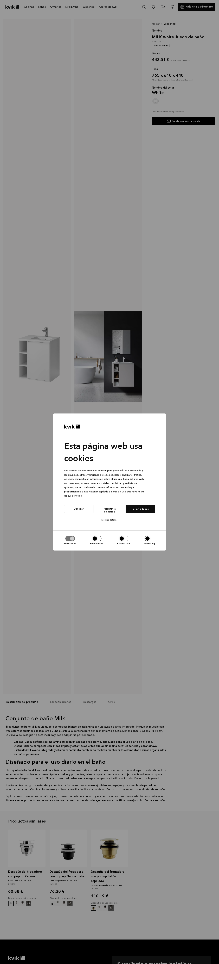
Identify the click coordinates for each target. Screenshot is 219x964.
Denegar (79, 509)
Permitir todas (140, 509)
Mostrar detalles (109, 520)
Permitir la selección (110, 510)
